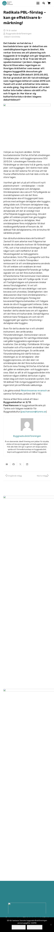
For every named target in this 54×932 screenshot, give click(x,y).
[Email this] (6, 464)
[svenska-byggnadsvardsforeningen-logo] (7, 3)
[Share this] (13, 464)
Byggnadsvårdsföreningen (19, 33)
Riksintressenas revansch (34, 390)
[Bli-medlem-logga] (27, 910)
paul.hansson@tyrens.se (33, 411)
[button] (38, 3)
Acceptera (19, 927)
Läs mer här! (34, 927)
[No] (51, 924)
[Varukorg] (49, 3)
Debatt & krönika (12, 37)
